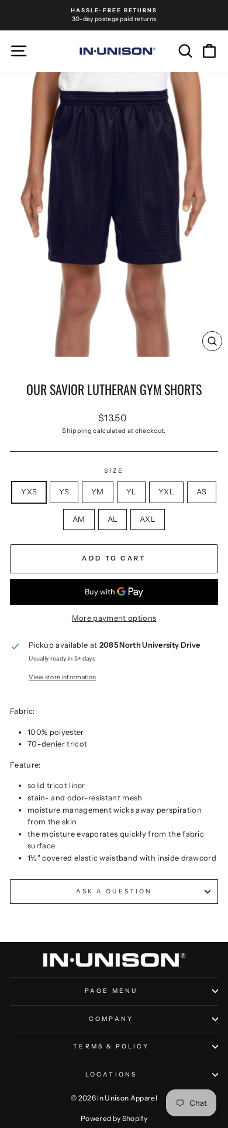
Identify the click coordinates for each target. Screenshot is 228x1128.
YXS (29, 491)
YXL (166, 491)
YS (64, 491)
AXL (148, 519)
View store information (62, 677)
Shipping (77, 431)
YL (131, 491)
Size (114, 470)
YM (97, 491)
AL (113, 519)
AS (201, 491)
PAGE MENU (111, 991)
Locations (111, 1074)
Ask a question (114, 891)
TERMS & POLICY (110, 1046)
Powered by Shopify (114, 1118)
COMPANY (111, 1019)
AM (78, 519)
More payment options (114, 618)
